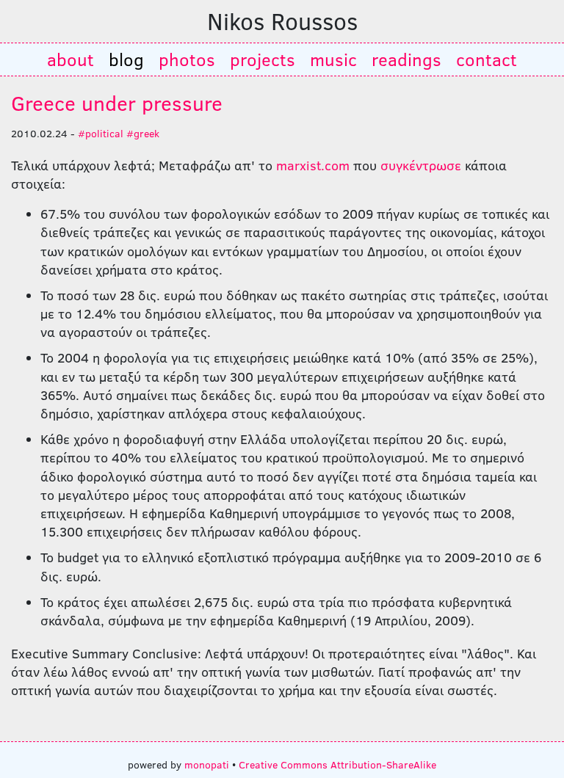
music (333, 59)
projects (262, 59)
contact (486, 59)
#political (100, 133)
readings (406, 59)
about (70, 59)
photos (187, 59)
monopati (206, 764)
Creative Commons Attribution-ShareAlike (337, 764)
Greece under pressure (117, 103)
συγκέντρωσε (420, 165)
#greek (142, 133)
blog (126, 59)
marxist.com (313, 165)
